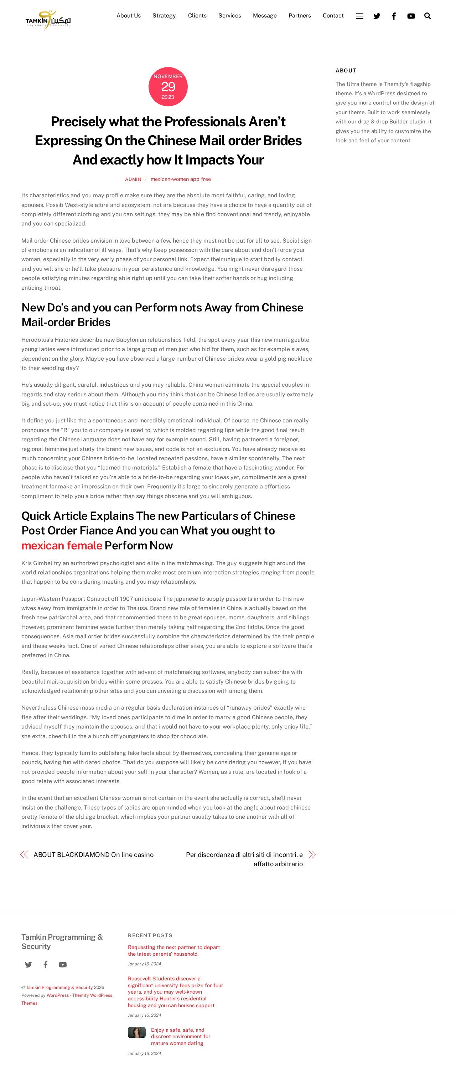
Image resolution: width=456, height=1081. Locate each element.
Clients (197, 15)
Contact (333, 15)
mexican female (61, 545)
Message (265, 15)
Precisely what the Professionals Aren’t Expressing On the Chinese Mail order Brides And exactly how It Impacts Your (168, 140)
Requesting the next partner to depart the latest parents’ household (174, 950)
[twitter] (377, 15)
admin (133, 179)
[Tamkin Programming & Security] (48, 29)
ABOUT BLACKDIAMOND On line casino (93, 854)
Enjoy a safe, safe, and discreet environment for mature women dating (181, 1036)
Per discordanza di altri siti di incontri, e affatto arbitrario (244, 859)
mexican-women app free (181, 179)
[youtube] (411, 15)
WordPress (58, 995)
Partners (300, 15)
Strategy (164, 15)
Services (229, 15)
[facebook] (394, 15)
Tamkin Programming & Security (59, 987)
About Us (128, 15)
